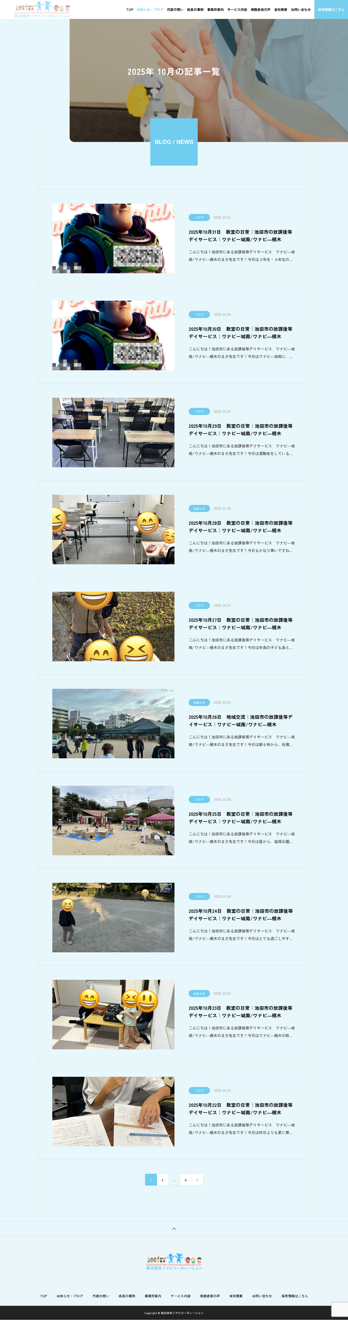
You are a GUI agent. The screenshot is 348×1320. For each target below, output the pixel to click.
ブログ (199, 217)
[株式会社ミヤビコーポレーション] (42, 9)
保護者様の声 (261, 9)
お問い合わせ (301, 9)
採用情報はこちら (331, 9)
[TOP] (174, 1228)
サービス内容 (237, 9)
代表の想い (175, 9)
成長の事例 (195, 9)
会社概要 (280, 9)
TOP (129, 9)
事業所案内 (215, 9)
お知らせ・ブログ (150, 9)
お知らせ (199, 508)
